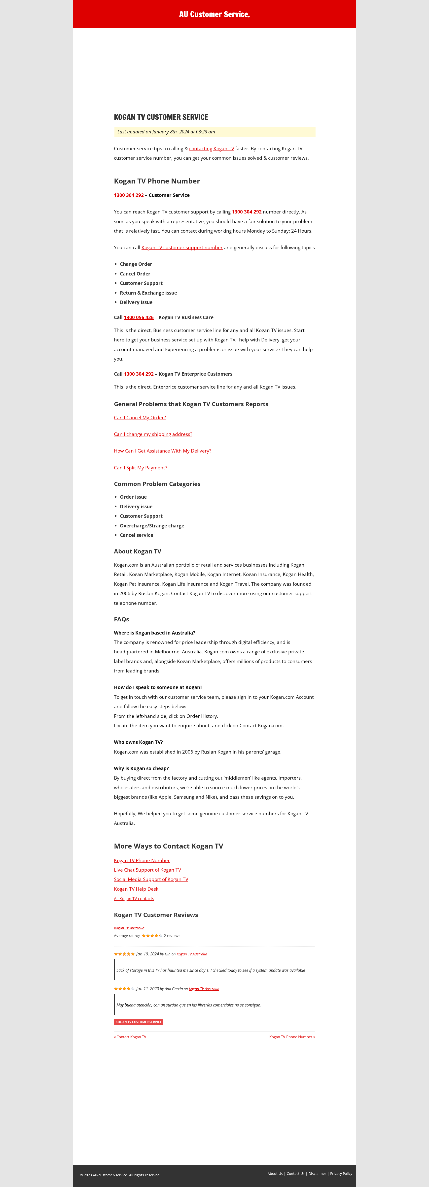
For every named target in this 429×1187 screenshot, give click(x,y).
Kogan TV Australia (129, 928)
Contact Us (296, 1173)
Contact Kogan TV (131, 1036)
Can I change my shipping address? (153, 434)
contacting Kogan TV (211, 148)
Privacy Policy (341, 1173)
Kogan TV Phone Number (142, 860)
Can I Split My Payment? (140, 467)
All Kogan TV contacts (134, 898)
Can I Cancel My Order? (140, 417)
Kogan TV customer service (139, 1022)
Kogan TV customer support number (182, 247)
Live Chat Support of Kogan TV (147, 869)
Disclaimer (317, 1173)
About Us (275, 1173)
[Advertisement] (214, 71)
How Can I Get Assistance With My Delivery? (162, 450)
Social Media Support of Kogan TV (151, 879)
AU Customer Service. (214, 14)
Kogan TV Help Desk (136, 888)
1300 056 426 (139, 317)
